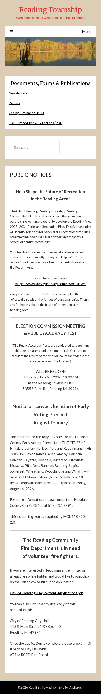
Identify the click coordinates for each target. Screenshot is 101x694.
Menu (86, 31)
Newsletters (18, 93)
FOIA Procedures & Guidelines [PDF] (36, 123)
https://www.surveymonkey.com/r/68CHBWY (50, 284)
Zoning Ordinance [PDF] (26, 113)
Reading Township (50, 9)
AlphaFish (76, 687)
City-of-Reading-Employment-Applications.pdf (46, 593)
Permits (14, 103)
